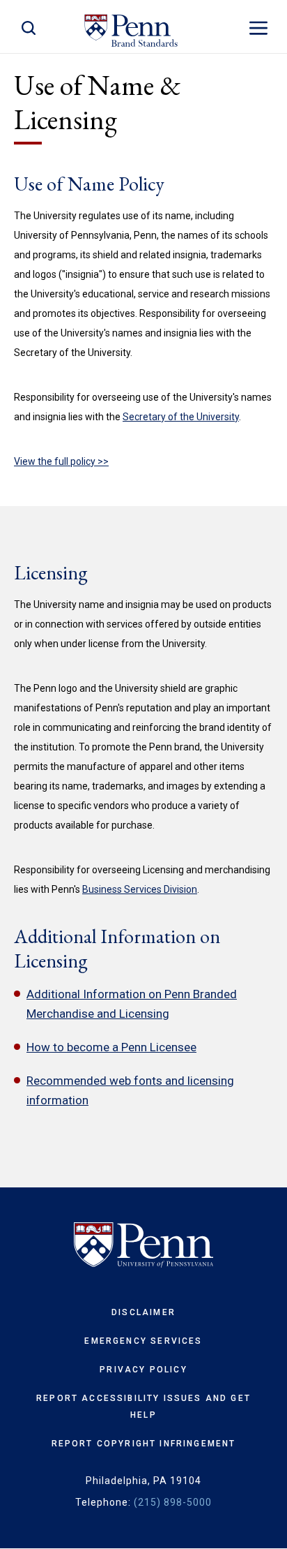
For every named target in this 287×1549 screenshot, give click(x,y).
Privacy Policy (143, 1369)
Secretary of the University (181, 416)
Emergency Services (143, 1341)
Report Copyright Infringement (144, 1443)
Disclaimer (143, 1312)
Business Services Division (139, 889)
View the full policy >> (61, 461)
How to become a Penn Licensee (111, 1047)
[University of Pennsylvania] (143, 1245)
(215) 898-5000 (173, 1502)
